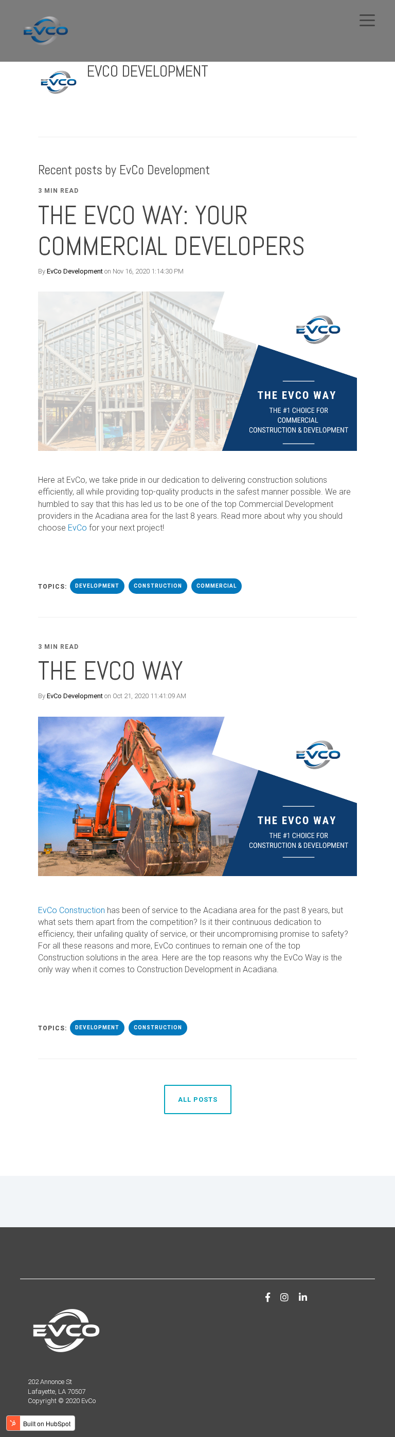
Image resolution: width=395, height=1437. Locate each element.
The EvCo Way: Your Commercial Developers (171, 231)
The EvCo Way (110, 670)
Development (97, 586)
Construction (158, 586)
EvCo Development (75, 271)
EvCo (78, 528)
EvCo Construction (71, 910)
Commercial (216, 586)
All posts (198, 1099)
